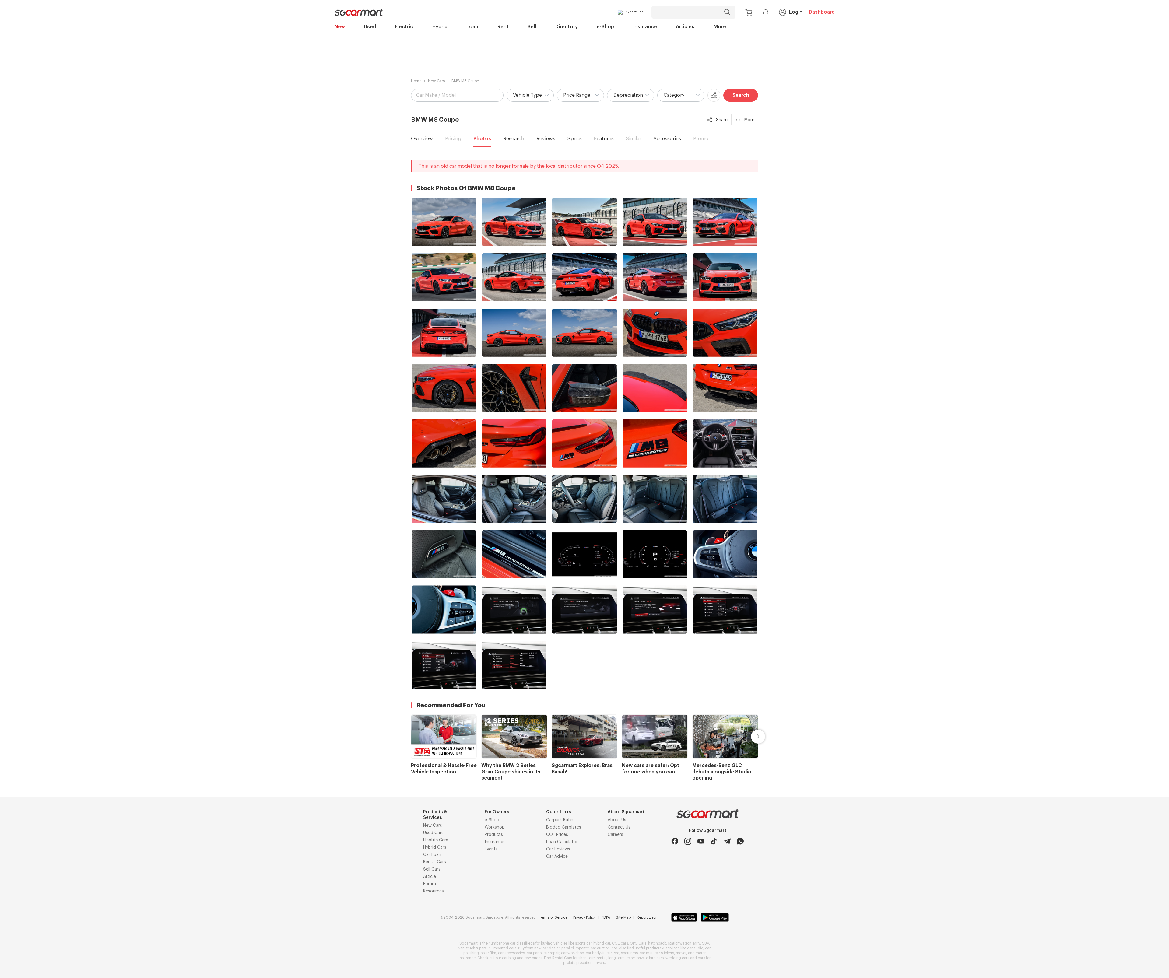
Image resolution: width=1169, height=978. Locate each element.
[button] (530, 95)
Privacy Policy (584, 917)
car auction (600, 948)
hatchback (657, 943)
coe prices (533, 958)
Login (795, 12)
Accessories (667, 138)
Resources (433, 891)
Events (491, 849)
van (461, 948)
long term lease (621, 958)
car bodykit (595, 953)
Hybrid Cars (434, 847)
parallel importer (575, 948)
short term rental (592, 958)
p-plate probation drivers (584, 963)
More (720, 26)
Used (370, 26)
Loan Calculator (562, 842)
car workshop (572, 953)
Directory (566, 26)
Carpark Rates (560, 820)
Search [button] (740, 95)
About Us (617, 820)
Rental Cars (434, 862)
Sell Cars (432, 869)
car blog (509, 958)
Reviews (545, 138)
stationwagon (679, 943)
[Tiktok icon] (714, 841)
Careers (615, 835)
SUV (705, 943)
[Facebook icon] (674, 841)
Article (429, 877)
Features (604, 138)
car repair (551, 953)
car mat (646, 953)
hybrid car (601, 943)
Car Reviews (558, 849)
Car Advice (557, 856)
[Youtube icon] (700, 841)
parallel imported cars (497, 948)
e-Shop (605, 26)
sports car (583, 943)
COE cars (620, 943)
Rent (503, 26)
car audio (695, 948)
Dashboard (822, 12)
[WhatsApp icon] (740, 841)
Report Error (647, 917)
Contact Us (619, 827)
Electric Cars (435, 840)
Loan (472, 26)
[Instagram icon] (687, 841)
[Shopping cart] (748, 12)
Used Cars (433, 833)
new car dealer (547, 948)
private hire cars (650, 958)
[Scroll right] (751, 736)
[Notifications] (765, 12)
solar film (488, 953)
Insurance (645, 26)
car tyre (612, 953)
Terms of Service (553, 917)
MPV (696, 943)
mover (681, 953)
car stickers (664, 953)
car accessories (511, 953)
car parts (534, 953)
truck (470, 948)
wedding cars (677, 958)
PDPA (606, 917)
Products (494, 835)
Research (513, 138)
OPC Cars (638, 943)
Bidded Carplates (563, 827)
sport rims (629, 953)
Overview (422, 138)
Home (416, 81)
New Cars (436, 81)
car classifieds (522, 943)
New (340, 26)
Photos (482, 138)
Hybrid (440, 26)
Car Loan (432, 855)
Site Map (623, 917)
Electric (404, 26)
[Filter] (713, 95)
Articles (685, 26)
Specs (574, 138)
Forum (429, 884)
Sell (532, 26)
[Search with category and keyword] (727, 12)
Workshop (495, 827)
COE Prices (557, 835)
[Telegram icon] (727, 841)
